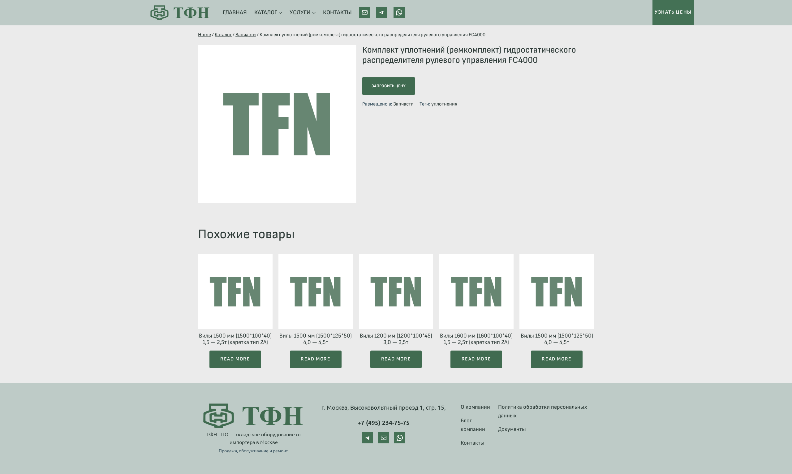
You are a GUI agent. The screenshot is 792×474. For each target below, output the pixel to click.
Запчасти (245, 35)
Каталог (223, 35)
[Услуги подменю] (314, 13)
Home (204, 35)
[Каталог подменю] (280, 13)
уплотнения (444, 104)
